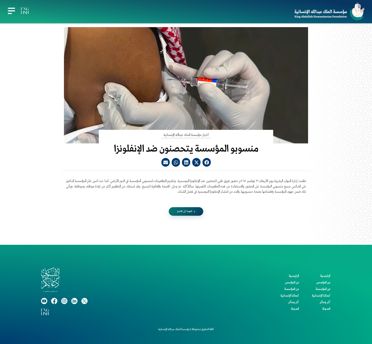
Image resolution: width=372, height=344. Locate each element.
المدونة (326, 309)
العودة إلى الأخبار (184, 211)
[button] (206, 162)
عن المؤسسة (323, 289)
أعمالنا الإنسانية (321, 296)
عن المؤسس (323, 283)
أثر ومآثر (325, 302)
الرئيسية (325, 276)
